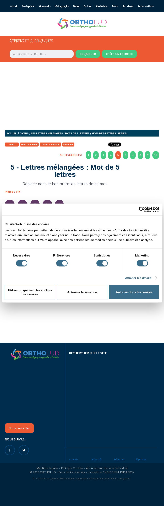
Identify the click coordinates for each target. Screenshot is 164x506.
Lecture (87, 6)
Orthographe (62, 6)
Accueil (13, 6)
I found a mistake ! (50, 144)
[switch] (62, 263)
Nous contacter (19, 428)
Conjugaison (28, 6)
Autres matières (146, 6)
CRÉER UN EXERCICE (119, 54)
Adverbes (119, 459)
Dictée (76, 6)
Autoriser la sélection (82, 292)
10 (155, 155)
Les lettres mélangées (47, 133)
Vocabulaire (101, 6)
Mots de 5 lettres (77, 133)
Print (11, 144)
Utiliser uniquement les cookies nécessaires (30, 292)
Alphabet (141, 459)
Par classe (128, 6)
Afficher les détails (138, 277)
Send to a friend (29, 144)
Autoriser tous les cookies (134, 292)
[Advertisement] (82, 314)
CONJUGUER (88, 54)
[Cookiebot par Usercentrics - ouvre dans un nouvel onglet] (141, 209)
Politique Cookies (72, 468)
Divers (115, 6)
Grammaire (45, 6)
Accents (73, 459)
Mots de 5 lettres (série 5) (109, 133)
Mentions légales (47, 468)
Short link (68, 144)
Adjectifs (96, 459)
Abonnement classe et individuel (107, 468)
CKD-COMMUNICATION (118, 472)
